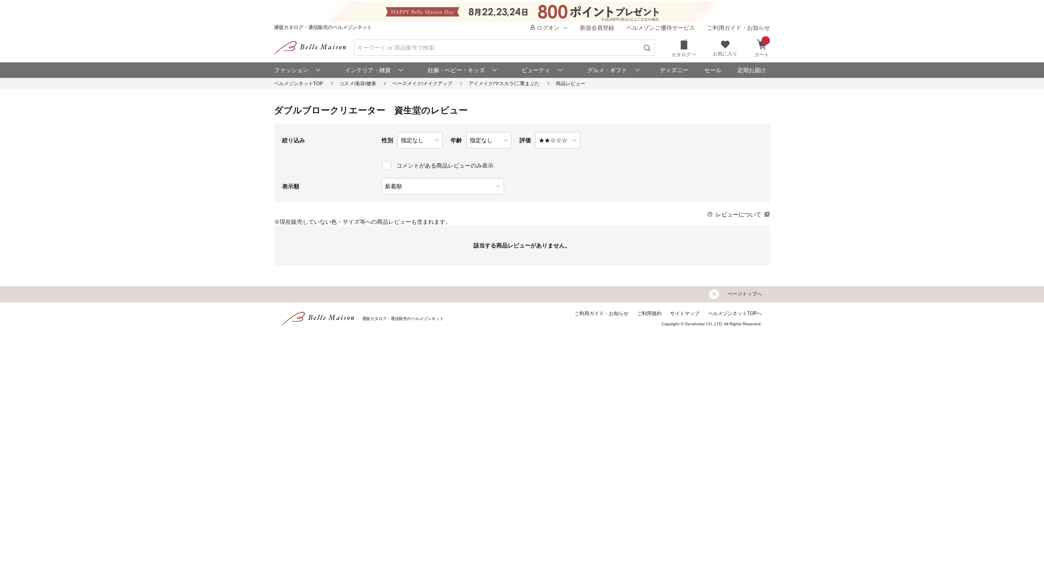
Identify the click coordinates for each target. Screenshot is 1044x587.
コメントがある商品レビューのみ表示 (444, 165)
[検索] (647, 48)
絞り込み (293, 140)
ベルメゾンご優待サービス (660, 27)
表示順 (290, 186)
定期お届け (751, 70)
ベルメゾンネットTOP (298, 83)
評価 (525, 140)
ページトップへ (745, 294)
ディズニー (674, 70)
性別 (387, 140)
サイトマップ (684, 313)
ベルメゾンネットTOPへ (735, 313)
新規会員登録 (597, 27)
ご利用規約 (649, 313)
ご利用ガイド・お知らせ (738, 27)
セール (712, 70)
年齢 (456, 140)
